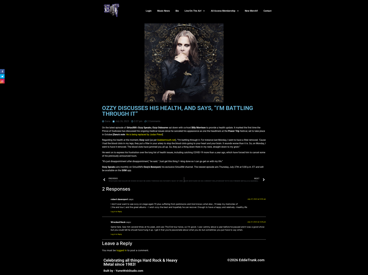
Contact (267, 10)
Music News (163, 10)
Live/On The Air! (193, 10)
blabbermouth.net (166, 140)
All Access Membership (223, 10)
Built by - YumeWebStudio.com (123, 270)
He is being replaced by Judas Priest (144, 134)
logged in (121, 250)
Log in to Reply (116, 212)
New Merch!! (251, 10)
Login (149, 10)
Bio (177, 10)
